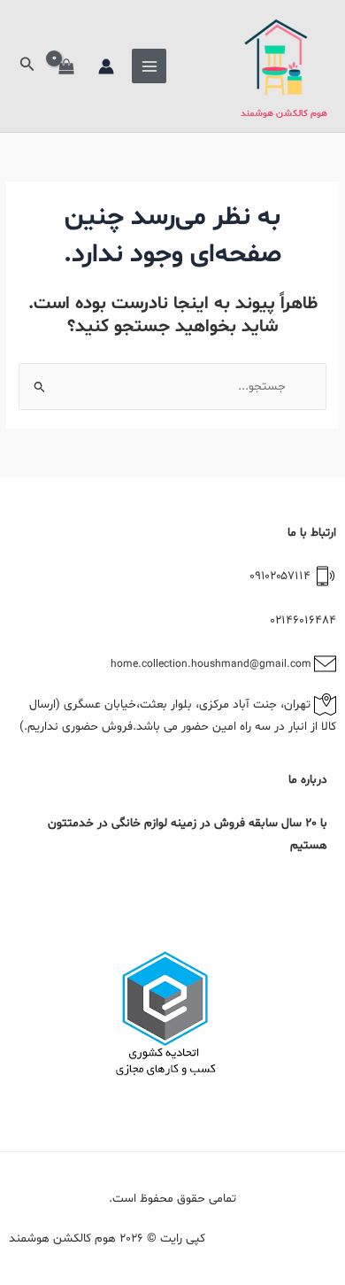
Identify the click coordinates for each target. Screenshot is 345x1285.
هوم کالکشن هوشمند (284, 113)
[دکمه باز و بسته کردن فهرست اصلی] (149, 66)
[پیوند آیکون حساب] (106, 66)
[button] (26, 66)
